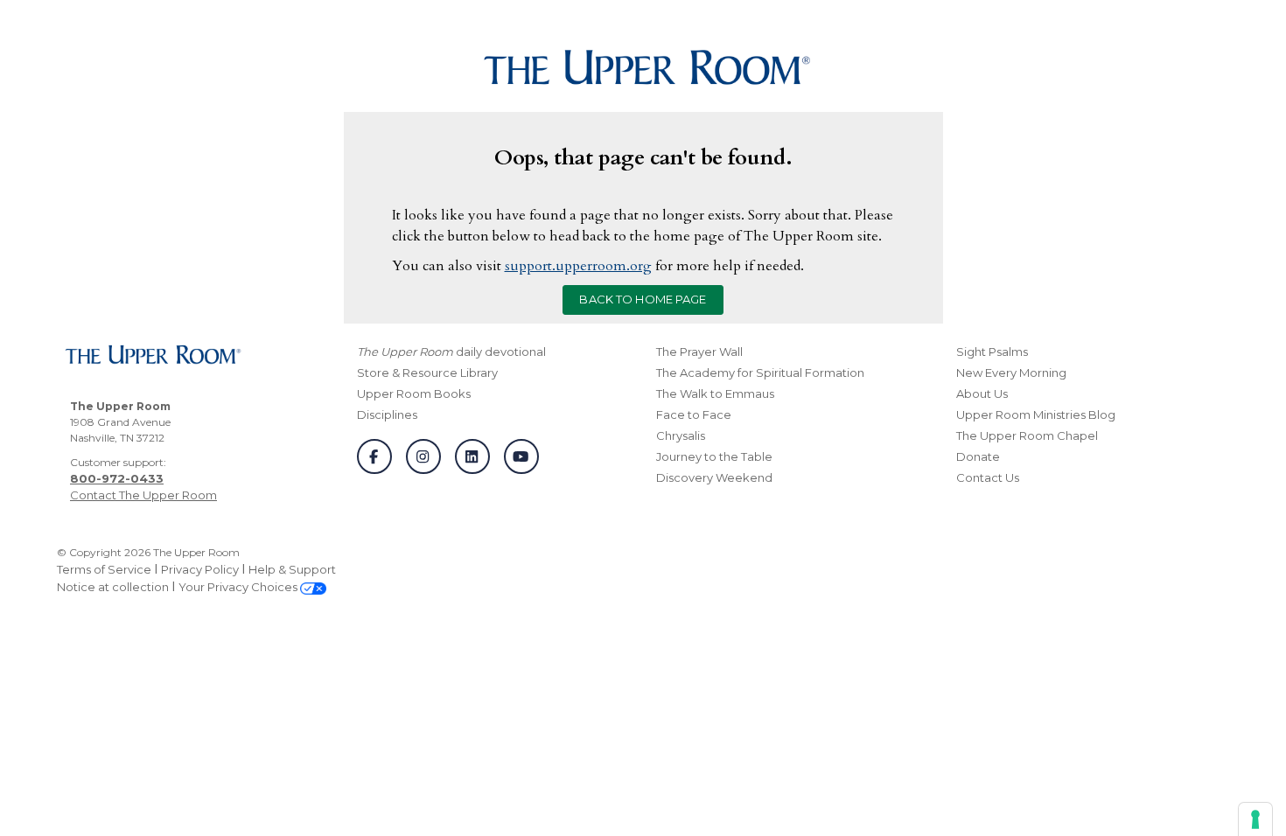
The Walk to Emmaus (715, 394)
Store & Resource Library (427, 373)
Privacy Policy (200, 569)
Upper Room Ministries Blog (1035, 414)
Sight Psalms (992, 352)
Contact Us (987, 477)
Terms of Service (104, 569)
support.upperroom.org (578, 265)
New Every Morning (1011, 373)
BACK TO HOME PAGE (642, 299)
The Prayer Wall (699, 352)
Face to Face (693, 414)
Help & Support (292, 569)
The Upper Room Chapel (1027, 435)
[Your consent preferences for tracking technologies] (1255, 819)
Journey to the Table (714, 456)
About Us (982, 394)
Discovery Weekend (714, 477)
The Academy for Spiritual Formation (760, 373)
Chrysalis (680, 435)
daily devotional (451, 352)
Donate (978, 456)
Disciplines (387, 414)
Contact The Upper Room (143, 495)
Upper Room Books (414, 394)
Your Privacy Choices (239, 587)
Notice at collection (113, 587)
